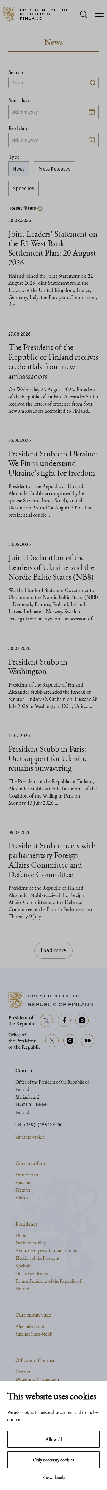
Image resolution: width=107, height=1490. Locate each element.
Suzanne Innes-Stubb (33, 1334)
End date (18, 128)
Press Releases (54, 169)
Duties (21, 1235)
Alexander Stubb (30, 1326)
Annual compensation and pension (46, 1250)
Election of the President (37, 1258)
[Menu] (99, 14)
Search (15, 72)
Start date (19, 100)
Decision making (30, 1243)
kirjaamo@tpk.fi (30, 1137)
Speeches (23, 188)
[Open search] (83, 14)
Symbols (23, 1266)
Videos (21, 1197)
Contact (22, 1372)
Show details (54, 1477)
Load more (53, 951)
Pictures (22, 1190)
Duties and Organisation (37, 1379)
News (18, 169)
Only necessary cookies (53, 1460)
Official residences (31, 1273)
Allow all (53, 1439)
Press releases (26, 1175)
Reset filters (23, 208)
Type (14, 156)
